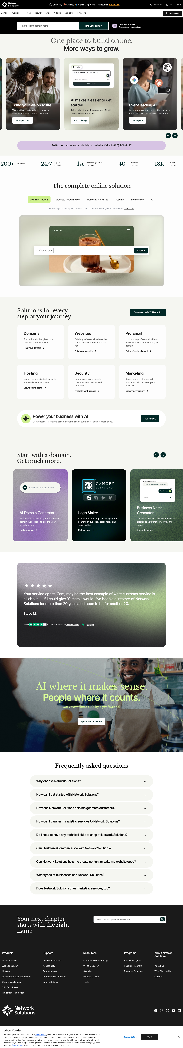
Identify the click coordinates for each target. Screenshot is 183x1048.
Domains (4, 13)
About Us (159, 966)
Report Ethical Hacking (54, 976)
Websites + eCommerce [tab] (68, 199)
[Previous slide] (156, 455)
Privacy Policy (17, 1045)
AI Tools (57, 13)
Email (48, 13)
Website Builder (10, 966)
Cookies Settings (130, 1037)
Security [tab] (119, 199)
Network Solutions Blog (95, 960)
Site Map (87, 971)
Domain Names (10, 960)
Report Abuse (50, 971)
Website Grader (91, 976)
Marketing (69, 13)
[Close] (179, 1037)
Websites (16, 13)
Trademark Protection (13, 992)
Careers (158, 976)
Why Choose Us (162, 971)
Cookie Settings (50, 982)
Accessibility (49, 966)
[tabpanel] (91, 244)
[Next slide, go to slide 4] (175, 135)
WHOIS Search (91, 966)
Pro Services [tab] (137, 199)
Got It (149, 1037)
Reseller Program (133, 966)
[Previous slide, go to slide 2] (168, 135)
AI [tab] (152, 199)
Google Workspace (11, 982)
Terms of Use (40, 1035)
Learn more (129, 208)
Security (38, 13)
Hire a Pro (81, 13)
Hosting (27, 13)
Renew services (172, 13)
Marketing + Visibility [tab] (97, 199)
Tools (86, 982)
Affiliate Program (132, 960)
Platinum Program (133, 971)
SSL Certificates (10, 987)
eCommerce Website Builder (16, 976)
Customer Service (52, 960)
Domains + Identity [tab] (39, 199)
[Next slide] (163, 455)
